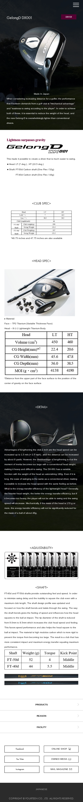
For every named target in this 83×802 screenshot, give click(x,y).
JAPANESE (41, 789)
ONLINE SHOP (59, 749)
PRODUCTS (41, 704)
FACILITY (41, 727)
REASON (41, 716)
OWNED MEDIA (59, 759)
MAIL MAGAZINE (59, 769)
